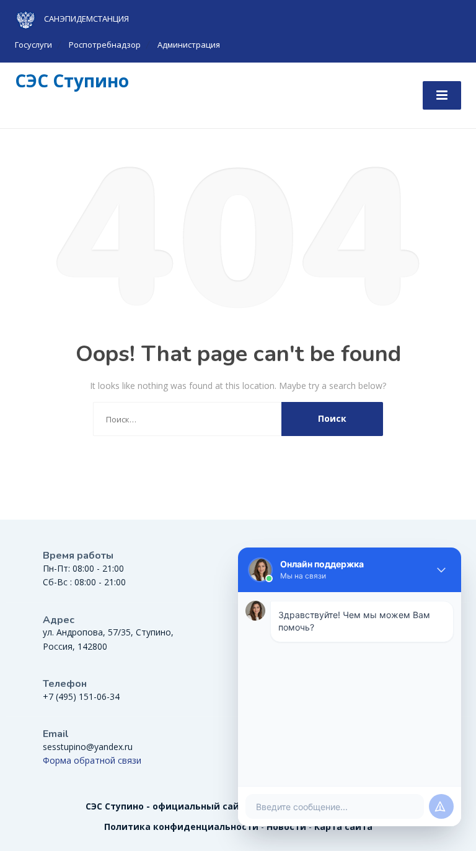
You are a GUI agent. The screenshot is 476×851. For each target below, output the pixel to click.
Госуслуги (33, 44)
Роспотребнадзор (105, 44)
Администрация (188, 44)
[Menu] (442, 95)
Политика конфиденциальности (181, 826)
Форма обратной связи (92, 760)
